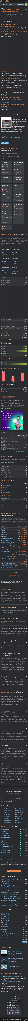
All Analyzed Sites (6, 1019)
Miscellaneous (18, 204)
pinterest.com (7, 822)
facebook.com (8, 810)
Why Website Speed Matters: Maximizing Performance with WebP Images (16, 953)
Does (14, 654)
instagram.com (20, 810)
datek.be (3, 848)
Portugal (5, 391)
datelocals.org (5, 835)
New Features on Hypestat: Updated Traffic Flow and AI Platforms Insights (15, 959)
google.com (7, 808)
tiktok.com (7, 814)
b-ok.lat (3, 530)
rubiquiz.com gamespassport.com (11, 896)
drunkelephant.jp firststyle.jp (9, 891)
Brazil (4, 389)
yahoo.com (19, 818)
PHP (16, 181)
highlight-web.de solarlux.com (10, 892)
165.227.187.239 (5, 915)
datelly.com (4, 843)
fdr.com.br (4, 534)
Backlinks (6, 456)
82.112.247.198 (5, 920)
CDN (3, 170)
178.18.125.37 (4, 922)
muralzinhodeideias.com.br (19, 553)
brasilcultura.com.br (6, 565)
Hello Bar (5, 166)
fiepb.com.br (12, 560)
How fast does (14, 642)
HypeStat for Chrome (15, 871)
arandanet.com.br (11, 556)
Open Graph (19, 208)
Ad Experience (14, 608)
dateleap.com (5, 829)
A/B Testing (5, 204)
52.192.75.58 (4, 939)
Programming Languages (18, 178)
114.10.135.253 (5, 928)
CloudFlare (6, 172)
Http (14, 729)
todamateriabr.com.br (7, 567)
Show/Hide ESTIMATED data (11, 976)
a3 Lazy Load (6, 216)
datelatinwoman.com (7, 846)
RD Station (6, 189)
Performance (18, 212)
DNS (14, 746)
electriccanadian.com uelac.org (10, 898)
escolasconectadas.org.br (8, 546)
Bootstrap (18, 164)
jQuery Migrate (19, 200)
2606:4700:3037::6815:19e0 (14, 101)
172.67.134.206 (5, 103)
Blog (12, 1019)
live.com (18, 820)
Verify (14, 712)
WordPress (18, 187)
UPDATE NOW (14, 575)
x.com (5, 812)
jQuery (17, 199)
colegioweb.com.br (6, 544)
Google (14, 677)
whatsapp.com (20, 822)
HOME (13, 1)
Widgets (4, 162)
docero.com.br (5, 532)
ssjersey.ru (4, 841)
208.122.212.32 (5, 935)
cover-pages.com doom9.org (10, 879)
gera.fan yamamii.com (7, 902)
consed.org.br (5, 558)
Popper (17, 206)
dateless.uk (4, 831)
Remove (6, 985)
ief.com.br (4, 555)
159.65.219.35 (4, 926)
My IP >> (24, 942)
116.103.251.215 (5, 918)
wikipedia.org (7, 820)
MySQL (5, 180)
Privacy (16, 1019)
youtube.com (20, 808)
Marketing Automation (5, 186)
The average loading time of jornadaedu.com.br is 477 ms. (13, 646)
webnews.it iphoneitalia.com (9, 906)
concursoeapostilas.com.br (8, 563)
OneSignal (5, 191)
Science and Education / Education (10, 137)
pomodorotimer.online (7, 538)
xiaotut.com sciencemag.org (9, 904)
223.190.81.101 (5, 937)
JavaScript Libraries (17, 195)
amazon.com (19, 812)
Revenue (14, 589)
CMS (15, 185)
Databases (5, 177)
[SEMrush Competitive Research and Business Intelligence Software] (8, 397)
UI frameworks (18, 162)
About (20, 1019)
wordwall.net (4, 528)
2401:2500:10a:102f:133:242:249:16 (11, 933)
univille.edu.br (4, 548)
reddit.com (19, 814)
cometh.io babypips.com (8, 900)
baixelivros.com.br (6, 540)
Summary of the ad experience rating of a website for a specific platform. (13, 611)
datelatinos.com (5, 837)
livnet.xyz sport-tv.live (7, 885)
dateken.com (4, 844)
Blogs (3, 194)
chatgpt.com (7, 818)
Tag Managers (18, 170)
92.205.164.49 (5, 917)
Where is (14, 629)
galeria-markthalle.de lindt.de (9, 887)
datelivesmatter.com (6, 833)
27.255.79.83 (4, 932)
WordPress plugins (5, 212)
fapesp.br (3, 536)
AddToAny (6, 164)
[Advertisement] (14, 54)
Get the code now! (14, 998)
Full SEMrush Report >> (21, 451)
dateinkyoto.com (5, 852)
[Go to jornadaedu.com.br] (19, 11)
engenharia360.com (6, 551)
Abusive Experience (14, 618)
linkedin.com (19, 816)
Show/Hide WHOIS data (10, 981)
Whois (14, 764)
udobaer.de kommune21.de (9, 894)
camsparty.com (5, 850)
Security (4, 226)
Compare (22, 4)
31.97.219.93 (4, 930)
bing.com (6, 816)
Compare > (24, 528)
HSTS (4, 228)
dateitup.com (4, 856)
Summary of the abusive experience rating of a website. (13, 621)
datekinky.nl (4, 854)
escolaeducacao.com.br (7, 542)
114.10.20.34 (4, 913)
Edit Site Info (4, 143)
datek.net (3, 839)
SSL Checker (14, 692)
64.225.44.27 (4, 924)
